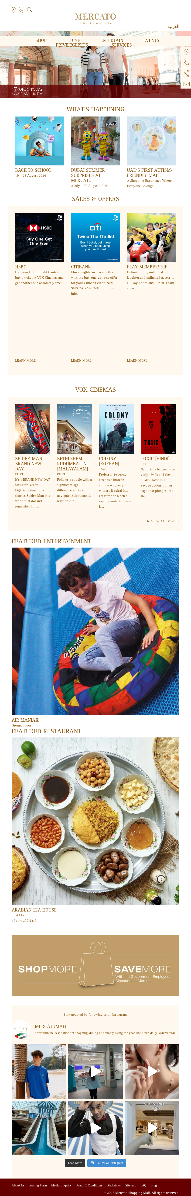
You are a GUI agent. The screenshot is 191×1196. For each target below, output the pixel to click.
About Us (18, 1185)
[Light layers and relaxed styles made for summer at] (39, 1071)
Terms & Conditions (89, 1185)
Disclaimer (114, 1185)
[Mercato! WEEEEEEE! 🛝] (39, 1128)
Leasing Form (38, 1185)
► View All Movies (163, 521)
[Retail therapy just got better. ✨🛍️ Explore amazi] (95, 1071)
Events (151, 40)
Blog (154, 1185)
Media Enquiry (61, 1185)
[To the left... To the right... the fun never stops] (95, 1128)
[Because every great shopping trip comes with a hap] (152, 1128)
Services (122, 45)
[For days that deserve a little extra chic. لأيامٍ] (152, 1071)
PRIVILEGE (72, 45)
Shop (41, 40)
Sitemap (131, 1185)
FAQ (144, 1185)
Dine (76, 40)
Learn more (25, 360)
